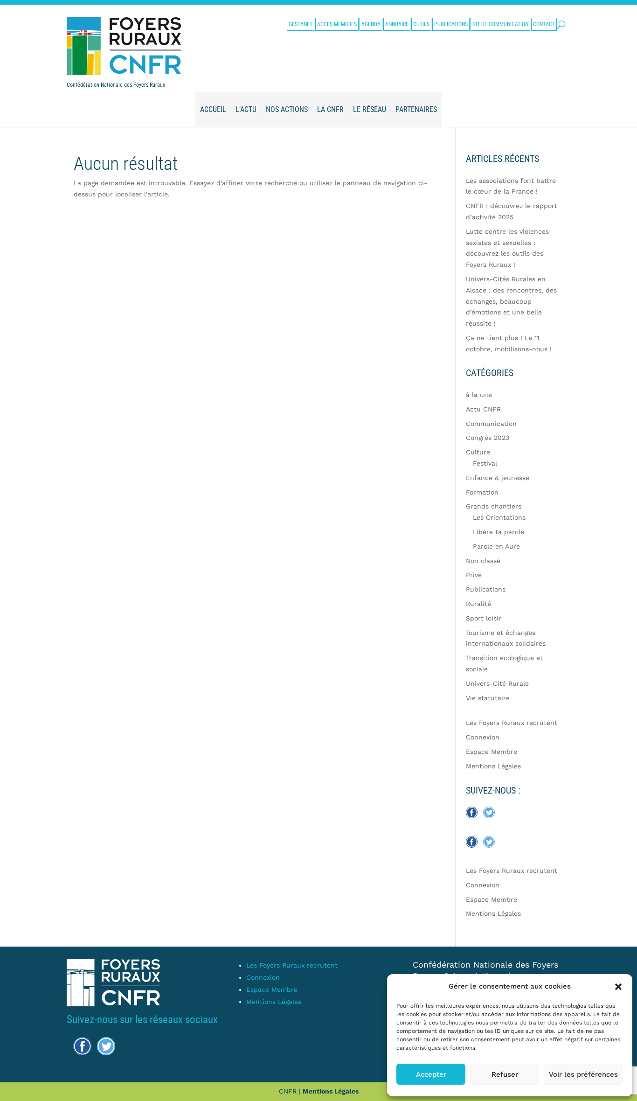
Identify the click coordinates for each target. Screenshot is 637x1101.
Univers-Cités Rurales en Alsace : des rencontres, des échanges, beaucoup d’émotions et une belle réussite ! (511, 301)
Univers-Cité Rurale (497, 683)
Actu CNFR (483, 409)
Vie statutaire (488, 698)
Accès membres (337, 24)
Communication (491, 423)
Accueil (213, 109)
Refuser (505, 1074)
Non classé (483, 560)
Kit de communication (500, 24)
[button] (618, 986)
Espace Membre (491, 751)
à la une (479, 394)
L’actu (245, 109)
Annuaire (397, 24)
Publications (451, 24)
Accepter (431, 1074)
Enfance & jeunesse (497, 477)
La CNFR (330, 109)
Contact (544, 24)
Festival (485, 463)
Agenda (371, 24)
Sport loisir (483, 618)
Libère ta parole (498, 532)
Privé (474, 574)
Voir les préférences (583, 1074)
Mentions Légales (493, 766)
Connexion (482, 737)
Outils (421, 24)
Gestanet (300, 24)
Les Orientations (499, 517)
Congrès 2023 (487, 437)
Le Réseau (369, 109)
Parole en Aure (496, 546)
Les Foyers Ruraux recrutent (511, 722)
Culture (478, 452)
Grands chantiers (493, 506)
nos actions (287, 109)
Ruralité (478, 603)
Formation (482, 492)
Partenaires (416, 109)
